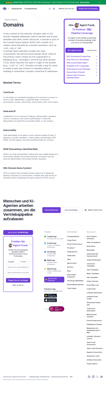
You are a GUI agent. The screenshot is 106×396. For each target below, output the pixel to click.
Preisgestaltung (31, 9)
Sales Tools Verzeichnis (91, 343)
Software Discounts (94, 360)
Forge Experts (92, 364)
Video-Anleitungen (94, 260)
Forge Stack (71, 240)
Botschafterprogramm (75, 284)
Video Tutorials (92, 281)
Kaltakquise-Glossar (94, 324)
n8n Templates (92, 277)
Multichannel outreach (91, 316)
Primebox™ (71, 248)
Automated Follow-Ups (94, 304)
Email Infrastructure (74, 244)
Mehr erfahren (18, 285)
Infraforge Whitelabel (75, 281)
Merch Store (71, 263)
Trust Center (71, 288)
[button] (5, 8)
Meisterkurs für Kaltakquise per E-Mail (94, 330)
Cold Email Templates (91, 265)
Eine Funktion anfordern (92, 237)
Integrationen (17, 9)
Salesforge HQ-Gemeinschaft (93, 255)
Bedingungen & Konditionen (40, 377)
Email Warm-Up (93, 285)
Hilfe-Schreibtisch (93, 242)
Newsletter (91, 250)
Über (69, 259)
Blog (69, 271)
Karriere (70, 267)
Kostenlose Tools (93, 356)
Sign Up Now (84, 2)
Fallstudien (71, 256)
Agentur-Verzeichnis (94, 352)
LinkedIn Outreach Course (94, 337)
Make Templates (93, 274)
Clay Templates (92, 270)
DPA (71, 377)
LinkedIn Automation (94, 293)
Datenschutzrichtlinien (60, 377)
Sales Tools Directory (95, 348)
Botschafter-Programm (71, 276)
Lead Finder (91, 289)
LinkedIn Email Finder (92, 298)
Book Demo (91, 246)
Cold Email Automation (91, 310)
